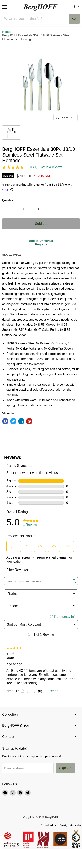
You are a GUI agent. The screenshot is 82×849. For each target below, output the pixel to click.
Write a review (51, 167)
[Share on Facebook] (5, 421)
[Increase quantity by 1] (38, 209)
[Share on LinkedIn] (21, 421)
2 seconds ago (41, 242)
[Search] (74, 19)
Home (6, 32)
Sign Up (65, 768)
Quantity (7, 200)
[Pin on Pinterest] (29, 421)
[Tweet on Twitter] (13, 421)
